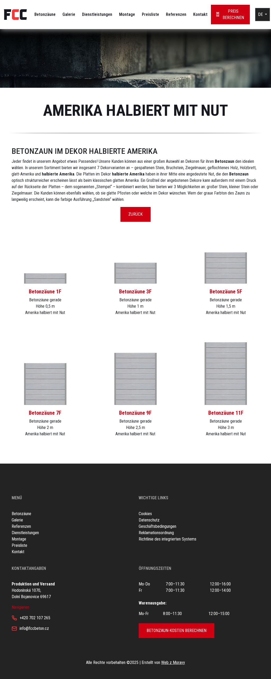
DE (261, 14)
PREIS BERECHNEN (233, 14)
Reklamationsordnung (156, 532)
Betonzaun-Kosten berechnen (176, 630)
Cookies (145, 513)
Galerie (68, 14)
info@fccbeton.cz (34, 628)
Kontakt (200, 14)
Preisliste (150, 14)
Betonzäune (45, 14)
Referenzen (176, 14)
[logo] (15, 14)
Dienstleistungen (97, 14)
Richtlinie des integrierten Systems (167, 539)
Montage (127, 14)
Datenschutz (149, 520)
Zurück (135, 214)
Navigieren (20, 607)
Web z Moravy (173, 662)
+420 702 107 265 (35, 617)
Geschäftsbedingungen (157, 526)
